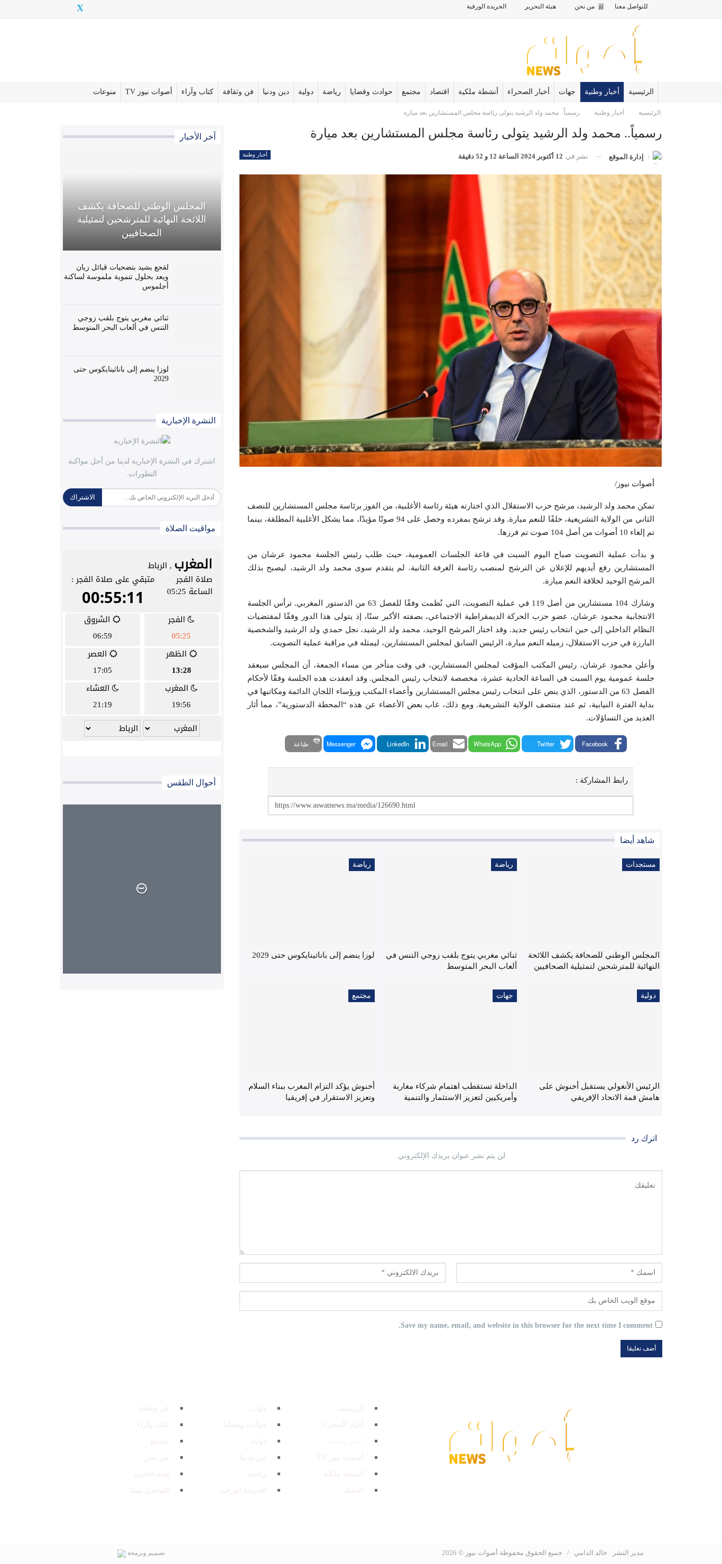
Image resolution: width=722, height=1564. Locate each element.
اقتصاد (439, 92)
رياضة (331, 92)
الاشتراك (82, 497)
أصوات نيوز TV (148, 92)
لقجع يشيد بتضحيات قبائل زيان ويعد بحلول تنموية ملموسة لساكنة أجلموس (116, 276)
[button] (601, 743)
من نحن (585, 6)
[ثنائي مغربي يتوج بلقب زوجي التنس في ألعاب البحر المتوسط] (450, 898)
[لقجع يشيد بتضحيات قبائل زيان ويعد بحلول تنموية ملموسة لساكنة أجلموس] (198, 280)
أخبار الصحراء (528, 92)
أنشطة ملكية (478, 92)
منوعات (104, 92)
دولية (305, 92)
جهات (567, 92)
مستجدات (641, 864)
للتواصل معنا (631, 6)
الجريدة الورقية (486, 6)
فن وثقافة (238, 92)
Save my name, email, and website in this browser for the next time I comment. (526, 1325)
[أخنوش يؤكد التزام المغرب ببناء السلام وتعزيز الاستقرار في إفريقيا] (308, 1029)
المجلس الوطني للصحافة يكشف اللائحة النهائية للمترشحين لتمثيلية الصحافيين (141, 219)
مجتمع (411, 92)
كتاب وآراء (197, 92)
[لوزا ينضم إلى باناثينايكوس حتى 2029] (308, 898)
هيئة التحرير (540, 6)
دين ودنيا (276, 92)
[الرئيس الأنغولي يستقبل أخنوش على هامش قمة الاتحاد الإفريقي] (592, 1029)
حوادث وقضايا (371, 92)
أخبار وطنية (602, 92)
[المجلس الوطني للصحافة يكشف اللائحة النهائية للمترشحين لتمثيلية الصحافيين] (592, 898)
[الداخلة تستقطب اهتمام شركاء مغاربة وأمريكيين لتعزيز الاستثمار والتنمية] (450, 1029)
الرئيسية (641, 92)
